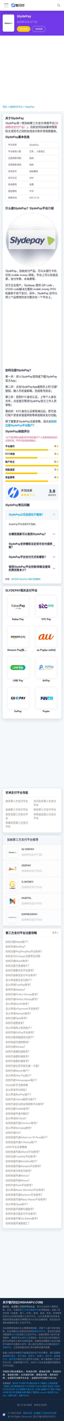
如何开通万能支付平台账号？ (22, 1213)
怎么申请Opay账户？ (17, 1204)
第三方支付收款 (24, 1405)
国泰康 (18, 1392)
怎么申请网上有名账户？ (19, 1028)
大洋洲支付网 (27, 1375)
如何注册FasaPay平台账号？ (22, 1156)
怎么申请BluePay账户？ (19, 1094)
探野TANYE (24, 1396)
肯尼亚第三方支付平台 (17, 816)
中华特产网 (24, 1383)
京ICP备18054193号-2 (44, 1416)
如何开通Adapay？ (16, 989)
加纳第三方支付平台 (17, 809)
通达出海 (33, 1383)
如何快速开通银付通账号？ (20, 1209)
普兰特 (12, 1392)
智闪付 (15, 1383)
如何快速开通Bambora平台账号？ (24, 1194)
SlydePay (29, 107)
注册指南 (39, 29)
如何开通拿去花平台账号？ (20, 970)
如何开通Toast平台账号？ (20, 1185)
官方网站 (24, 29)
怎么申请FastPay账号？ (19, 984)
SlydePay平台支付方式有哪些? (27, 556)
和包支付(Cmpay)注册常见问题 (23, 956)
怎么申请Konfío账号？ (18, 1004)
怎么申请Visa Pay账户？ (19, 1075)
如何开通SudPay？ (16, 946)
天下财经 (51, 1389)
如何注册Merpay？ (16, 1046)
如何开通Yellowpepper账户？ (22, 1080)
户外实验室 (29, 1386)
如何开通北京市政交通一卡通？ (23, 1066)
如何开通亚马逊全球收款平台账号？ (25, 1104)
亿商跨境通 (52, 1383)
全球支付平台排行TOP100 (44, 1378)
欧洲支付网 (44, 1371)
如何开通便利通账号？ (18, 1051)
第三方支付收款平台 (29, 1310)
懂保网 (36, 1392)
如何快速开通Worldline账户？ (22, 1161)
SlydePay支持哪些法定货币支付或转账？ (30, 545)
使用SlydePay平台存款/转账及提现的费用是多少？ (29, 568)
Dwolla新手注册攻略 (17, 1085)
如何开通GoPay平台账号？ (21, 1032)
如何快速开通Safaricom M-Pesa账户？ (27, 1137)
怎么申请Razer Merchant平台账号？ (26, 1190)
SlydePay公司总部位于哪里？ (26, 514)
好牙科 (12, 1389)
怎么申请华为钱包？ (17, 1090)
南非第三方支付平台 (17, 801)
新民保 (51, 1392)
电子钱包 (22, 1356)
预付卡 (48, 1356)
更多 (54, 933)
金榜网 (43, 1389)
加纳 (30, 579)
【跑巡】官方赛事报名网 (13, 1386)
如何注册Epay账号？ (17, 1018)
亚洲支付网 (31, 1371)
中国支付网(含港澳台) (13, 1371)
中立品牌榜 (20, 1389)
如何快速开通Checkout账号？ (22, 1123)
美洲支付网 (12, 1375)
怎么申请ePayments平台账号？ (23, 1008)
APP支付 (15, 579)
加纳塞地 (36, 579)
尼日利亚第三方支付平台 (45, 803)
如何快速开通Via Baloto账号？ (22, 1218)
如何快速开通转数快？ (18, 1042)
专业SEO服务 (41, 1386)
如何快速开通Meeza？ (18, 1175)
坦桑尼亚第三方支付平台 (17, 824)
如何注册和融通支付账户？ (20, 1037)
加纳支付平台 (16, 107)
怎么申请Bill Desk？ (17, 1118)
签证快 (50, 1386)
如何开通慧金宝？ (15, 1023)
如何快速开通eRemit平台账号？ (23, 1152)
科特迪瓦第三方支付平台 (45, 816)
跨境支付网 (41, 1375)
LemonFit (43, 1392)
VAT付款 (15, 1334)
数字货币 (13, 1359)
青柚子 (29, 1392)
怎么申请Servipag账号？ (19, 1128)
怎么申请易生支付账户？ (19, 980)
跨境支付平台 (39, 1331)
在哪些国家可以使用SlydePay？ (28, 534)
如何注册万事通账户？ (18, 965)
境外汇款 (26, 1338)
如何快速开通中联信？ (18, 1113)
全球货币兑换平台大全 (18, 1378)
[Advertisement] (32, 70)
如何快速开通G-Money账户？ (22, 1142)
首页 (5, 107)
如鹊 (24, 1392)
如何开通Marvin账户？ (18, 1070)
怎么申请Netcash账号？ (19, 1013)
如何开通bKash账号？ (18, 961)
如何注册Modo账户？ (17, 942)
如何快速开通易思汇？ (18, 1223)
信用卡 (31, 1356)
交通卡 (40, 1356)
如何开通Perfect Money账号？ (22, 994)
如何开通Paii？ (14, 1132)
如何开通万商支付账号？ (19, 1171)
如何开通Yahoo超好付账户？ (22, 1099)
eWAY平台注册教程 (16, 1147)
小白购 (37, 1389)
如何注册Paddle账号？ (18, 1108)
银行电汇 (11, 1356)
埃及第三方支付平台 (45, 809)
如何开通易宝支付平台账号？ (22, 975)
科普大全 (30, 1389)
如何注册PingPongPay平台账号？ (24, 951)
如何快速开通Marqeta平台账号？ (24, 1166)
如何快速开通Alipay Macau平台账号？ (27, 1199)
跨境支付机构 (40, 1405)
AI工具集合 (42, 1383)
